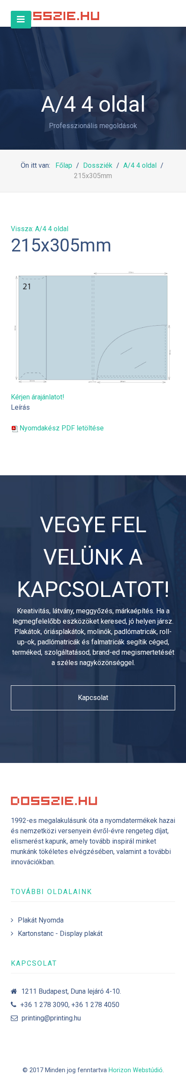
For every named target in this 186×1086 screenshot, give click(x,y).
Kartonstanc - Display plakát (60, 933)
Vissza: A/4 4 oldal (39, 229)
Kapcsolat (93, 698)
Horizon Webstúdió (136, 1070)
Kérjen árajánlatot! (37, 397)
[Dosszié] (56, 13)
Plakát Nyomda (41, 920)
